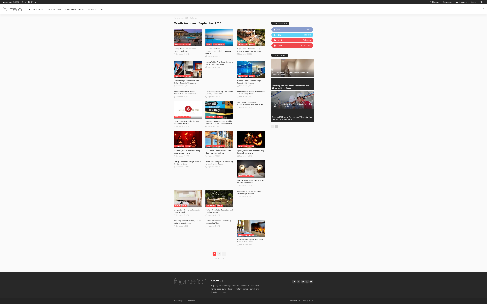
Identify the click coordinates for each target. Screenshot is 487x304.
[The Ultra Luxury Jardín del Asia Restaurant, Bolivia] (188, 110)
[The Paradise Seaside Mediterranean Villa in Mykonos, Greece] (219, 37)
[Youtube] (292, 45)
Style (184, 205)
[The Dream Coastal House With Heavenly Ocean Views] (219, 139)
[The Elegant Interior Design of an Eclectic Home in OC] (251, 169)
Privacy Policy (308, 301)
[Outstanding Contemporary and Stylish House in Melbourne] (188, 69)
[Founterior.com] (13, 9)
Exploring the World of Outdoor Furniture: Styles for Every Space (290, 87)
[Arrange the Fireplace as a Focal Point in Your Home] (251, 228)
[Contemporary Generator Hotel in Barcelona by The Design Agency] (219, 110)
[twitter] (292, 35)
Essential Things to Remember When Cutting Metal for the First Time (292, 118)
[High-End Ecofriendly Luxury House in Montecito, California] (251, 37)
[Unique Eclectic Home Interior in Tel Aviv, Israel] (188, 199)
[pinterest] (292, 40)
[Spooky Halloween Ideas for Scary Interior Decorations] (251, 139)
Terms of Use (295, 301)
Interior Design (218, 44)
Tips (482, 2)
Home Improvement (461, 2)
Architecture (434, 2)
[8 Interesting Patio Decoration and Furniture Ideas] (219, 199)
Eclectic (177, 205)
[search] (483, 9)
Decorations (447, 2)
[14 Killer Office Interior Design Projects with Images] (251, 69)
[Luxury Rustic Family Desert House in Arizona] (188, 37)
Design (473, 2)
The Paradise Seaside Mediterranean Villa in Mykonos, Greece (218, 51)
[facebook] (292, 29)
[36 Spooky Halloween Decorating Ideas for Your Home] (188, 139)
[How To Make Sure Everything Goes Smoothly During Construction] (292, 100)
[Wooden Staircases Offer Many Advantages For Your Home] (292, 68)
